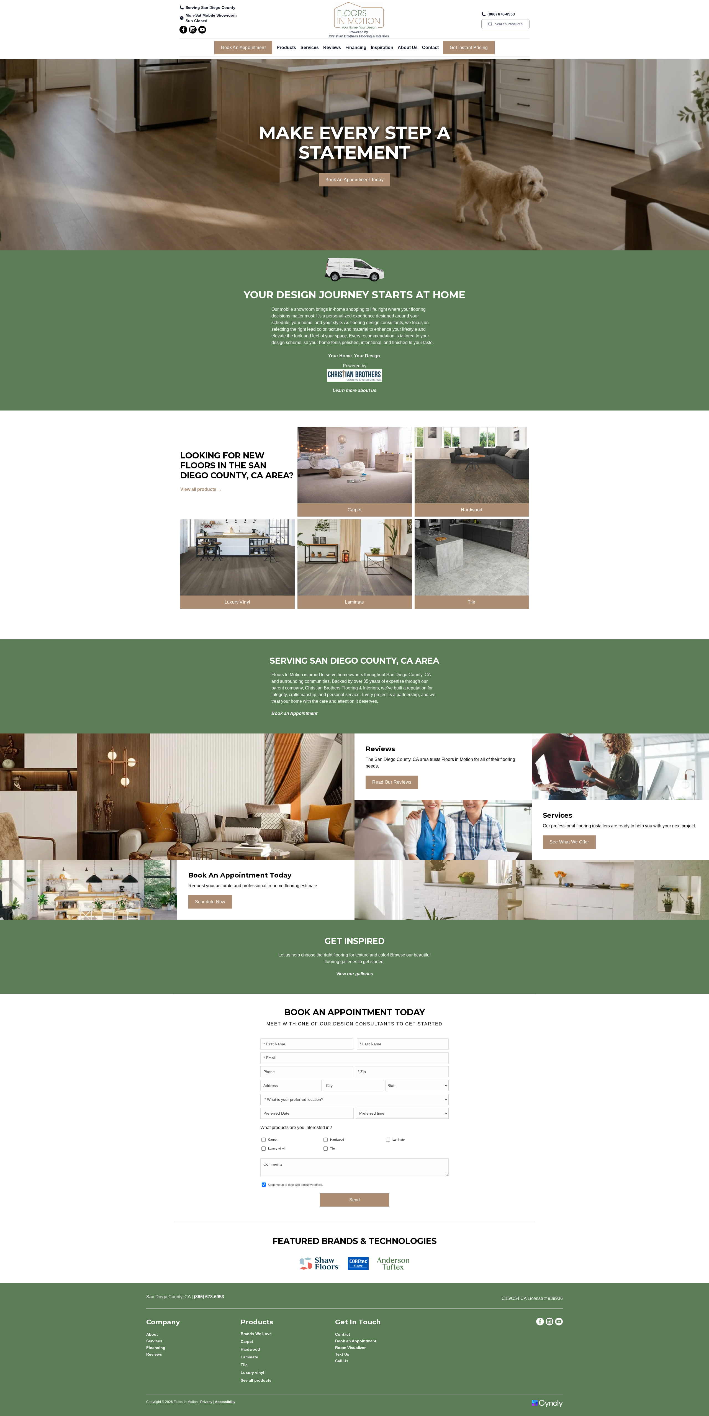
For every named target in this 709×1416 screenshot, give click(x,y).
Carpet (272, 1139)
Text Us (342, 1354)
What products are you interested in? (296, 1127)
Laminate (398, 1139)
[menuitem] (288, 1334)
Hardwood (337, 1139)
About (152, 1334)
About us (408, 47)
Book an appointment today (354, 179)
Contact (430, 47)
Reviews (332, 47)
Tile (332, 1148)
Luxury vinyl (276, 1148)
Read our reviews (391, 782)
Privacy (206, 1402)
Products (286, 47)
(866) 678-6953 (501, 14)
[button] (286, 47)
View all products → (201, 489)
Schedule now (210, 901)
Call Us (341, 1361)
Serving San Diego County (210, 7)
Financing (355, 47)
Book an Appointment (243, 47)
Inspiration (382, 47)
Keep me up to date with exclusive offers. (295, 1184)
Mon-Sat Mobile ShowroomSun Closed (211, 18)
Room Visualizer (350, 1347)
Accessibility (225, 1402)
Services (309, 47)
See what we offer (569, 842)
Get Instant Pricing (469, 47)
